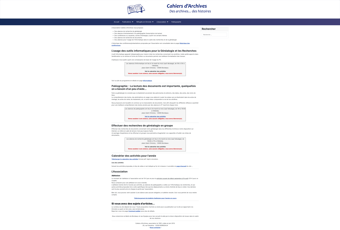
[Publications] (132, 22)
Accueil (116, 22)
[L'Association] (167, 22)
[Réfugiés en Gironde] (152, 22)
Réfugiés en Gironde (143, 22)
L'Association (161, 22)
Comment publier (134, 211)
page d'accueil (181, 166)
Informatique (147, 80)
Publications (126, 22)
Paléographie (176, 22)
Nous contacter (155, 227)
